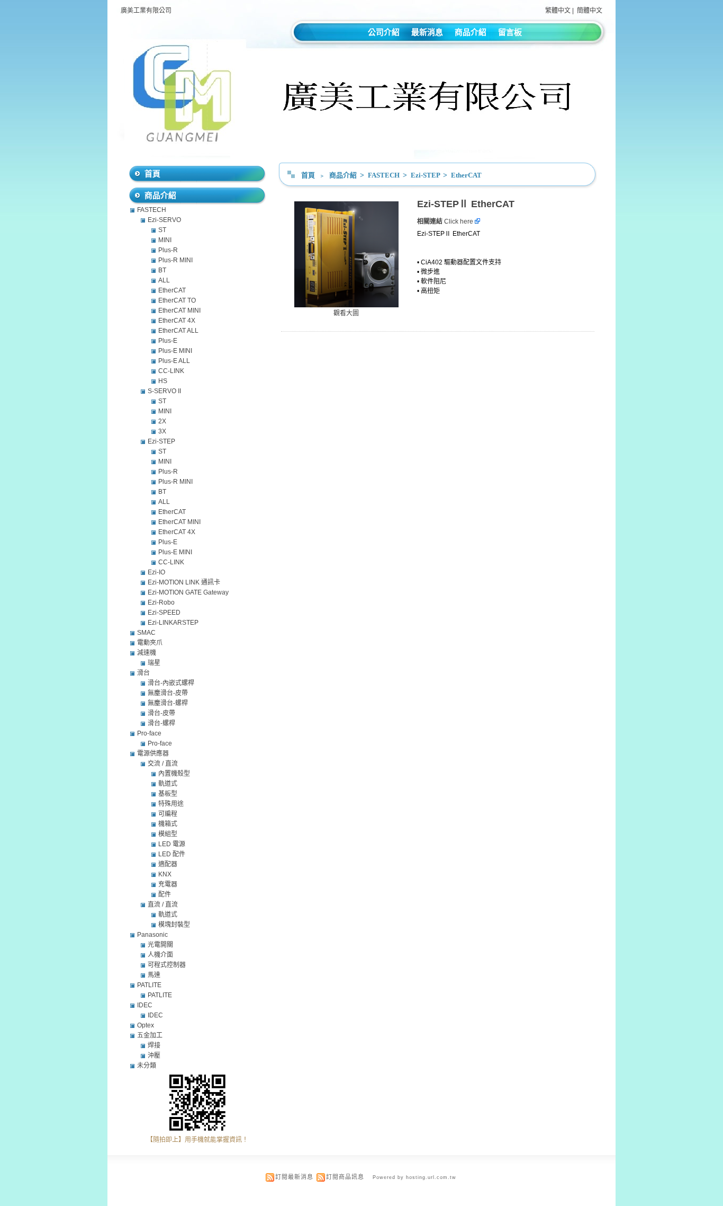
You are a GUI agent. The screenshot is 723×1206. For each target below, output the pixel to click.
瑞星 (154, 663)
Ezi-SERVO (164, 220)
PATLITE (149, 985)
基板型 (167, 793)
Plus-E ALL (174, 361)
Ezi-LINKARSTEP (173, 622)
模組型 (167, 834)
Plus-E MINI (175, 350)
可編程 (167, 814)
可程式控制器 (167, 965)
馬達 (154, 975)
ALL (164, 280)
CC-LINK (171, 371)
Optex (145, 1025)
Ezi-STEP (426, 175)
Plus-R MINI (175, 260)
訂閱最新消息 (294, 1177)
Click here (459, 221)
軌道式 (167, 783)
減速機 (146, 653)
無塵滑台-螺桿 (168, 703)
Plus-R (168, 250)
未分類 (146, 1065)
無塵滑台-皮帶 (168, 693)
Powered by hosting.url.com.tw (414, 1177)
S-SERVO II (164, 391)
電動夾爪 (149, 642)
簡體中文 (589, 10)
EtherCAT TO (177, 300)
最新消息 (427, 32)
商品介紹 (470, 32)
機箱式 (167, 824)
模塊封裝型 (174, 924)
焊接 (154, 1045)
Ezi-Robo (161, 602)
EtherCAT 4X (176, 320)
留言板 (510, 32)
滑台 (143, 673)
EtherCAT (466, 175)
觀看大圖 (346, 313)
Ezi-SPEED (164, 612)
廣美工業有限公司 (146, 10)
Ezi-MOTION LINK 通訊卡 (184, 582)
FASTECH (384, 175)
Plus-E (167, 340)
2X (162, 421)
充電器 (167, 884)
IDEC (144, 1005)
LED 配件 (171, 854)
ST (162, 230)
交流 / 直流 (163, 763)
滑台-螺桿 (161, 723)
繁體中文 (558, 10)
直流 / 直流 (163, 904)
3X (162, 431)
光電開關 (160, 944)
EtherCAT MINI (179, 310)
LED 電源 (171, 844)
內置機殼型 (174, 773)
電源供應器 (153, 753)
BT (162, 270)
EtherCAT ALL (178, 330)
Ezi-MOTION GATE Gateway (188, 592)
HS (162, 381)
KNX (164, 874)
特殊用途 (171, 804)
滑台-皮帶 (161, 713)
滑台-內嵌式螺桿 (171, 683)
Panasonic (152, 934)
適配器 (167, 864)
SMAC (146, 632)
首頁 (308, 175)
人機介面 (160, 955)
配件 (164, 894)
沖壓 (154, 1055)
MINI (164, 240)
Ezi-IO (156, 572)
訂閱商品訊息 (345, 1177)
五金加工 (149, 1035)
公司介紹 (384, 32)
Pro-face (149, 733)
